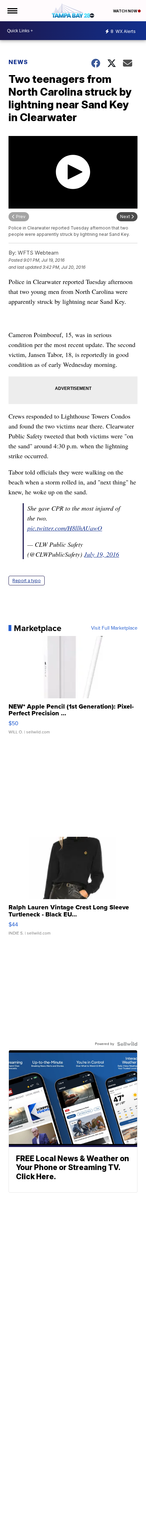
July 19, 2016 (101, 554)
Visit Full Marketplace (114, 628)
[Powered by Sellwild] (127, 1043)
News (18, 62)
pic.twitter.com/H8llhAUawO (64, 528)
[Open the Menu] (11, 10)
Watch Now (125, 11)
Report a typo (26, 580)
